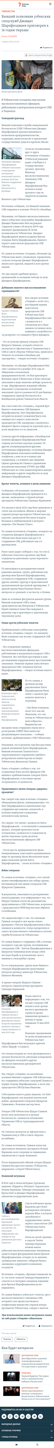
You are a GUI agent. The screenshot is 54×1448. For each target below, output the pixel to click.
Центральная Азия (29, 1356)
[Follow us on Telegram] (22, 1416)
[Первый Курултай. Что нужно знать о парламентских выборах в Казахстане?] (11, 1376)
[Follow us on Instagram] (10, 1416)
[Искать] (37, 1444)
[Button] (46, 47)
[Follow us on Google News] (34, 1416)
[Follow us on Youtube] (4, 1416)
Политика (26, 1373)
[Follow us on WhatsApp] (28, 1416)
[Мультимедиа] (17, 1444)
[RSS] (40, 1416)
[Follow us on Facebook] (16, 1416)
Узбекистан (8, 11)
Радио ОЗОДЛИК (9, 36)
